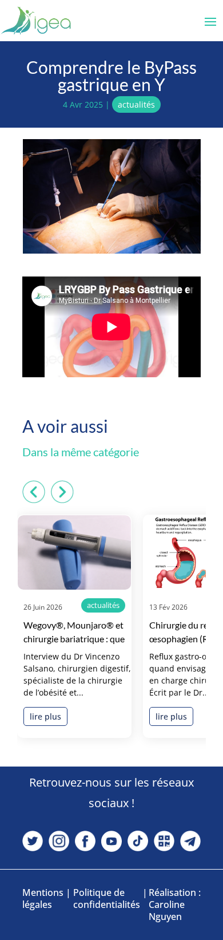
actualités (136, 104)
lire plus (45, 716)
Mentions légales (42, 899)
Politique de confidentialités (106, 899)
